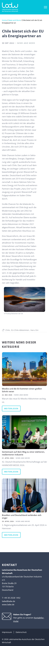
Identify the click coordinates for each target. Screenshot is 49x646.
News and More (14, 20)
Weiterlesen (11, 408)
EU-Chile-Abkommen (20, 330)
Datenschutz (21, 632)
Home (4, 20)
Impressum (7, 632)
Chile (7, 330)
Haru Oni (34, 330)
